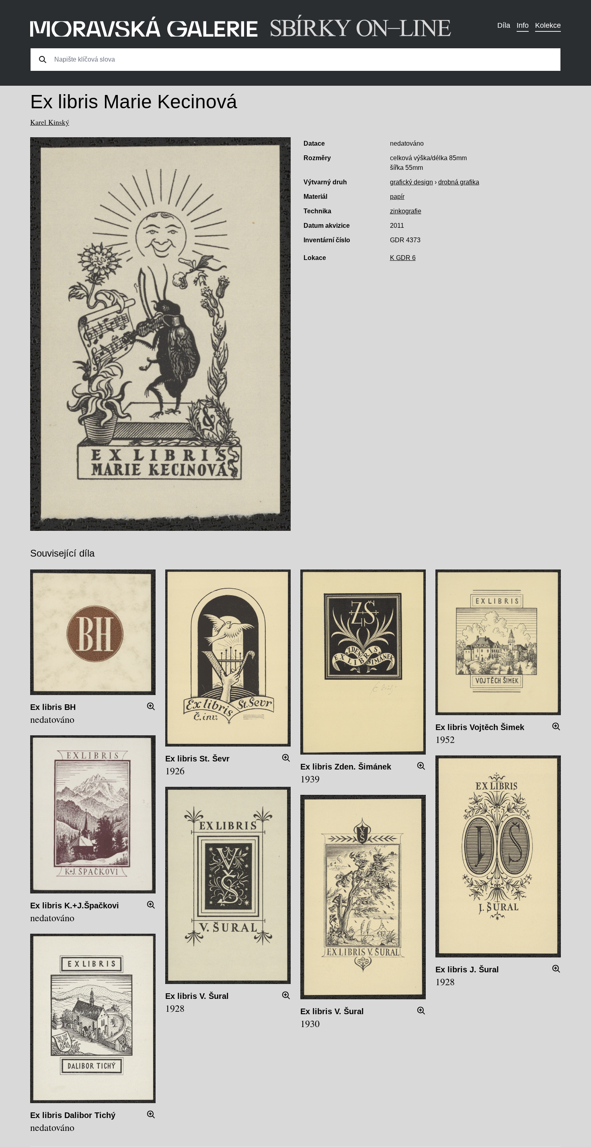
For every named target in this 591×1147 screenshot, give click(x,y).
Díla (503, 25)
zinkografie (405, 211)
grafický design (411, 182)
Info (523, 25)
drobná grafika (458, 182)
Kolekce (548, 25)
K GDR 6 (403, 257)
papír (397, 196)
